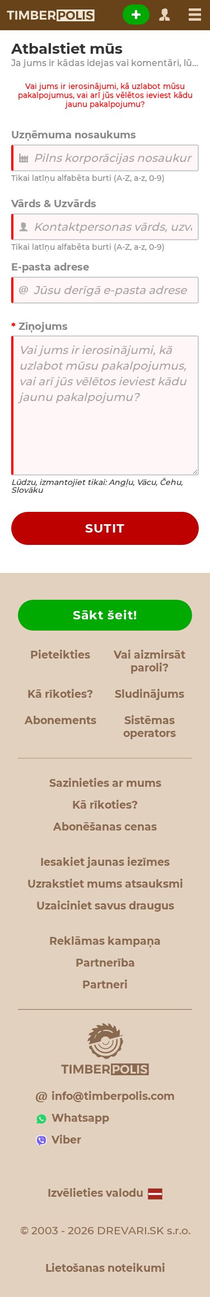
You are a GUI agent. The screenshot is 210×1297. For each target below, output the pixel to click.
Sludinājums (149, 694)
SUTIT (105, 528)
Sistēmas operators (149, 727)
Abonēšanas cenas (105, 826)
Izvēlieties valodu (95, 1193)
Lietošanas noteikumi (105, 1268)
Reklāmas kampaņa (105, 941)
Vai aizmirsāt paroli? (149, 661)
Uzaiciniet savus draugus (105, 905)
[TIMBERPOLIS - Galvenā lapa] (50, 15)
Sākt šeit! (105, 615)
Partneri (105, 984)
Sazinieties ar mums (105, 783)
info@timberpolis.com (113, 1096)
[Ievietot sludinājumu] (136, 14)
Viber (66, 1139)
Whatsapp (80, 1118)
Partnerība (105, 963)
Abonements (60, 720)
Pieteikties (60, 654)
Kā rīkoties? (60, 694)
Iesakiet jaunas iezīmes (105, 862)
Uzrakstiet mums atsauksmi (105, 884)
